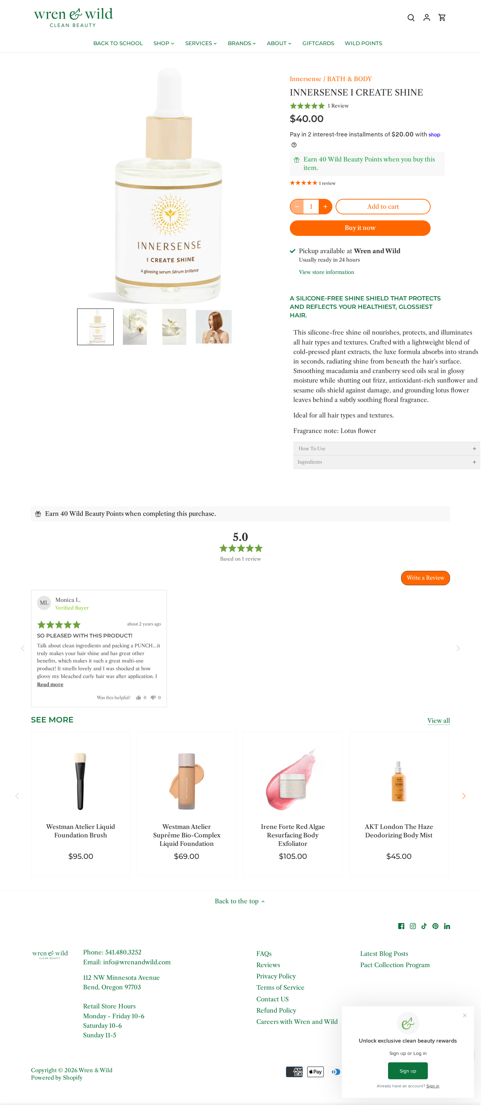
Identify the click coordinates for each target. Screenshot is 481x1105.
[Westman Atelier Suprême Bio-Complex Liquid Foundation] (186, 781)
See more (52, 720)
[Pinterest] (435, 926)
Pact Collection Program (395, 965)
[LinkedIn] (447, 926)
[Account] (427, 17)
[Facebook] (401, 926)
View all (438, 720)
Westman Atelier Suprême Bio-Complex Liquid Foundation (186, 835)
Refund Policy (276, 1010)
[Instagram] (413, 926)
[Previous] (17, 796)
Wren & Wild (95, 1070)
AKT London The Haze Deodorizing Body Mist (399, 831)
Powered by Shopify (57, 1077)
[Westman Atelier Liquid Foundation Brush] (80, 781)
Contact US (272, 999)
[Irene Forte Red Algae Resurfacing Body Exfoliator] (292, 781)
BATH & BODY (349, 79)
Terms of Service (280, 987)
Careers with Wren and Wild (297, 1021)
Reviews (268, 965)
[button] (95, 327)
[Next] (463, 796)
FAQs (263, 953)
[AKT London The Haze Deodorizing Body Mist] (399, 781)
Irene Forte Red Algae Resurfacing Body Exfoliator (293, 835)
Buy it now (360, 227)
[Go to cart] (442, 17)
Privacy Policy (276, 976)
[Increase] (325, 206)
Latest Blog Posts (384, 953)
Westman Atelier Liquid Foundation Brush (80, 831)
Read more (50, 685)
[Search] (411, 17)
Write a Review (425, 577)
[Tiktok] (424, 926)
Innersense (305, 79)
